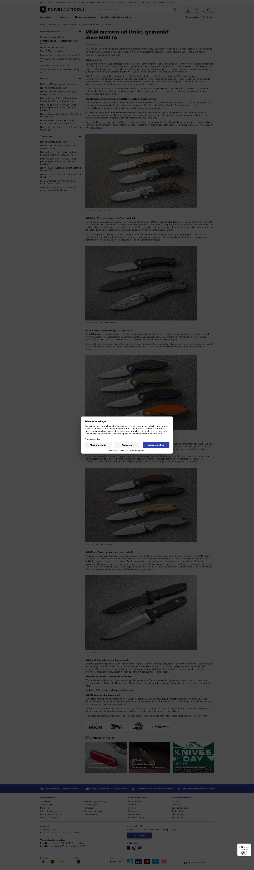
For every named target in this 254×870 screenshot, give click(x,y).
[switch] (244, 853)
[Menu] (249, 845)
